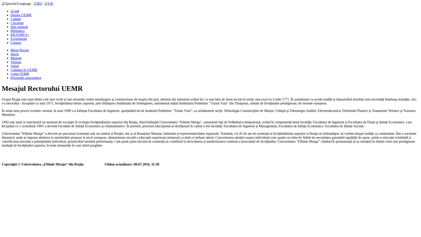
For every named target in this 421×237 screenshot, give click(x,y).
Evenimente (19, 39)
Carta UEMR (20, 74)
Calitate (16, 19)
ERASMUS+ (20, 35)
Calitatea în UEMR (24, 70)
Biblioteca (18, 31)
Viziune (16, 62)
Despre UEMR (21, 15)
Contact (16, 43)
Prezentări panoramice (26, 78)
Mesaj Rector (20, 50)
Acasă (15, 11)
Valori (15, 66)
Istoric (15, 54)
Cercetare (17, 23)
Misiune (16, 58)
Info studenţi (19, 27)
